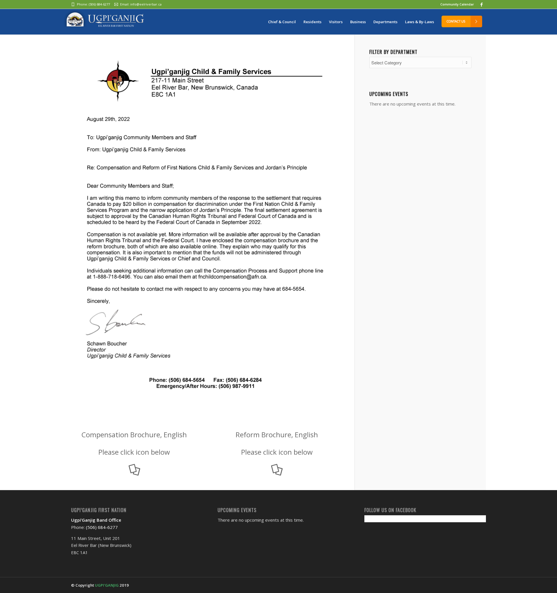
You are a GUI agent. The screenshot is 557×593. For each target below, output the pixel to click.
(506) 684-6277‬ (99, 4)
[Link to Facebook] (481, 4)
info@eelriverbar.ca (146, 4)
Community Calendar (457, 4)
